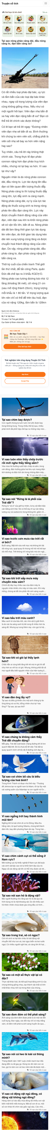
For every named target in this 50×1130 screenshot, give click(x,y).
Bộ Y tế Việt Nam (8, 316)
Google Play (25, 381)
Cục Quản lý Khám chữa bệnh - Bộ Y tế (17, 322)
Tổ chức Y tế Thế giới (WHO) (13, 319)
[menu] (45, 3)
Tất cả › (45, 12)
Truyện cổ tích (10, 3)
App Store (25, 374)
